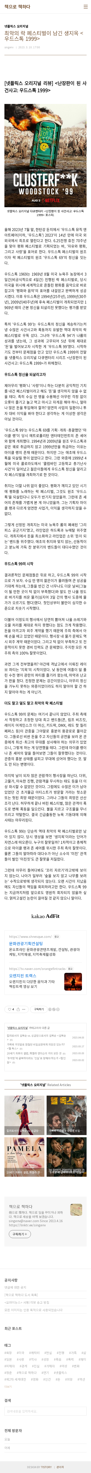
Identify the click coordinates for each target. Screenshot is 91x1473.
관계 (24, 1366)
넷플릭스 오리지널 (18, 1028)
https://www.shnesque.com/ (30, 936)
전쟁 (61, 1352)
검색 (82, 1411)
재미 (83, 1359)
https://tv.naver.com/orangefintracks (37, 969)
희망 (70, 1379)
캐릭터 (35, 1352)
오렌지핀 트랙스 (22, 975)
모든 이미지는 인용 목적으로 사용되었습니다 (33, 1310)
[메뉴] (85, 6)
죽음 (58, 1359)
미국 (21, 1352)
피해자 (10, 1366)
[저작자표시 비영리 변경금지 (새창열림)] (54, 1009)
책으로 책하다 (17, 6)
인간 (48, 1379)
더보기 (8, 1386)
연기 (46, 1372)
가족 (74, 1352)
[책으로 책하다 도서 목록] (21, 1295)
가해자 (50, 1366)
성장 (46, 1359)
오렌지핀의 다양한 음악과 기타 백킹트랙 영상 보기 (32, 984)
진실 (37, 1366)
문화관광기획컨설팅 (26, 943)
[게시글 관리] (24, 1009)
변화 (77, 1366)
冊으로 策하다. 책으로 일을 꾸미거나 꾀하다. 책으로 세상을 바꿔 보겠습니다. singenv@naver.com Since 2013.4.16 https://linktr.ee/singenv (36, 1218)
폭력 (71, 1359)
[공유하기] (18, 1009)
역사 (34, 1359)
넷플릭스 (61, 1372)
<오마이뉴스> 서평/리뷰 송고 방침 (26, 1302)
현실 (49, 1352)
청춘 (9, 1372)
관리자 (60, 1467)
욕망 (9, 1352)
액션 (82, 1379)
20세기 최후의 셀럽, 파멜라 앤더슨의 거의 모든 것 (34, 1053)
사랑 (21, 1359)
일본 (9, 1359)
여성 (64, 1366)
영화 (35, 1379)
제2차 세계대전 (16, 1379)
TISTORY (46, 1467)
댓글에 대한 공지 (15, 1287)
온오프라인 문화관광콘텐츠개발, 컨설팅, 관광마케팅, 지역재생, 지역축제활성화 (44, 952)
